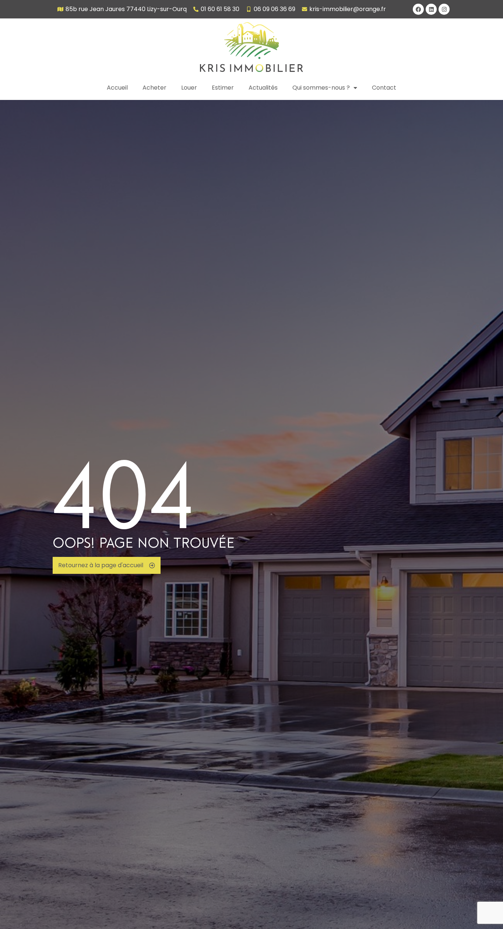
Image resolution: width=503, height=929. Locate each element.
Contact (384, 87)
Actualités (263, 87)
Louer (189, 87)
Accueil (117, 87)
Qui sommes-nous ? (321, 87)
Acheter (154, 87)
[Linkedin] (431, 9)
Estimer (223, 87)
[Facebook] (418, 9)
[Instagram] (444, 9)
